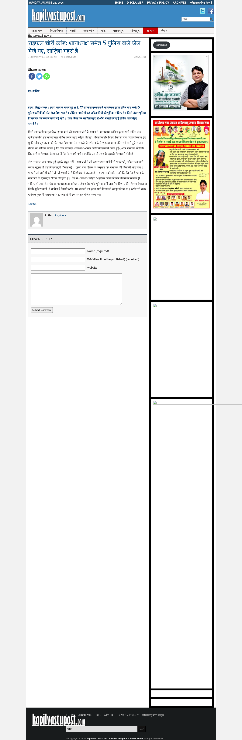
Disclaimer (135, 2)
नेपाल (164, 30)
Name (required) (98, 251)
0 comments (70, 57)
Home (119, 2)
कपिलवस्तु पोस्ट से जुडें (201, 2)
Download (161, 45)
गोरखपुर (135, 30)
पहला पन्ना (37, 30)
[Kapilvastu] (202, 11)
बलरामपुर (118, 30)
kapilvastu (61, 215)
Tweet (32, 203)
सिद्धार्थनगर (56, 30)
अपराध (150, 30)
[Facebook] (32, 76)
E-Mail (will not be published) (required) (113, 259)
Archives (179, 2)
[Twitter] (39, 76)
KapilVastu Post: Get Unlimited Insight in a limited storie (115, 738)
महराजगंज (88, 30)
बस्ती (73, 30)
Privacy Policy (158, 2)
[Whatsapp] (46, 76)
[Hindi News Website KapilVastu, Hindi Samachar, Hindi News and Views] (58, 23)
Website (92, 267)
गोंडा (103, 30)
